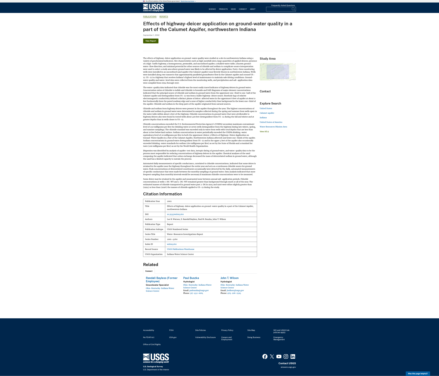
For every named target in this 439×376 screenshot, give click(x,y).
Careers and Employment (226, 338)
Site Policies (200, 330)
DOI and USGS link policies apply (281, 331)
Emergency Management (279, 338)
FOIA (171, 330)
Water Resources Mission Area (273, 127)
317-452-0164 (196, 293)
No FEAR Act (148, 337)
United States (266, 108)
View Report (150, 41)
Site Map (251, 330)
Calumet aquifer (267, 113)
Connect (243, 9)
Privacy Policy (227, 330)
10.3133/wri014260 (175, 214)
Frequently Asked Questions (283, 5)
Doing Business (253, 337)
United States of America (271, 122)
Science (212, 9)
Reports (163, 16)
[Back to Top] (430, 367)
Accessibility (148, 330)
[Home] (153, 11)
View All (263, 131)
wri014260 (172, 244)
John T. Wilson (230, 278)
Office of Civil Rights (152, 344)
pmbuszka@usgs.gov (199, 290)
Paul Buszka (191, 278)
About (252, 9)
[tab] (149, 271)
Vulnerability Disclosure (205, 337)
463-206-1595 (234, 293)
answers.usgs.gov (288, 367)
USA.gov (173, 337)
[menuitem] (212, 8)
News (233, 9)
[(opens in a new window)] (265, 356)
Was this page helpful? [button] (418, 374)
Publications (150, 16)
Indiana (263, 117)
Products (223, 9)
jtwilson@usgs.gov (235, 290)
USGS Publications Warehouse (180, 249)
